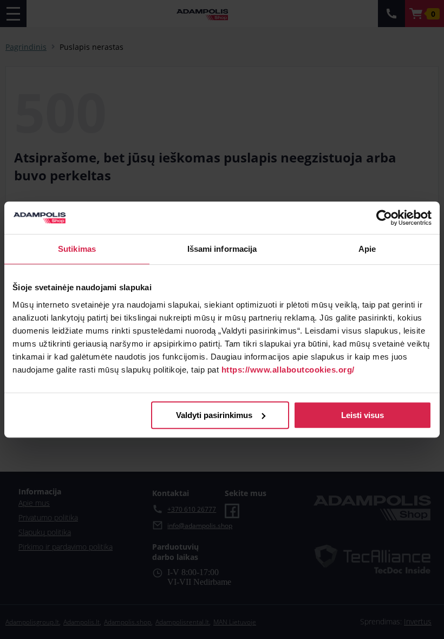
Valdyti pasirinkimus (214, 415)
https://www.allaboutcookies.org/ (288, 369)
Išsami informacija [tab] (222, 248)
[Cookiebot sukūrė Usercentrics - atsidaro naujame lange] (384, 218)
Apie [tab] (367, 248)
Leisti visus (362, 415)
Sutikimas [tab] (77, 248)
